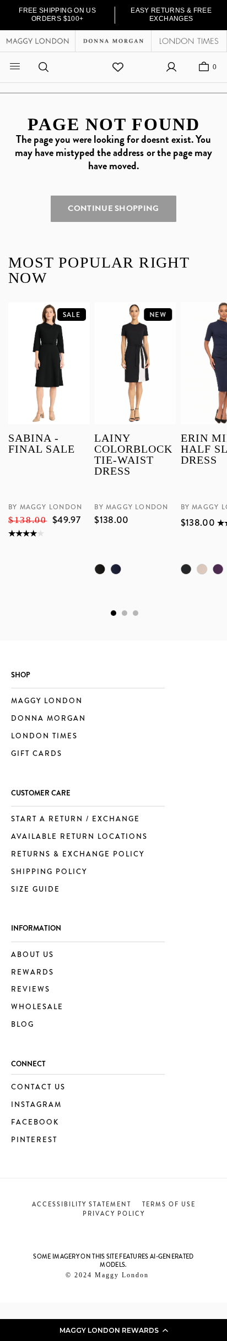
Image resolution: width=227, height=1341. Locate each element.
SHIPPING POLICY (49, 872)
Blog (22, 1025)
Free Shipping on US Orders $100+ (57, 15)
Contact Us (38, 1087)
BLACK (99, 569)
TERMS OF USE (169, 1204)
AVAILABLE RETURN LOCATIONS (79, 837)
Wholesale (37, 1007)
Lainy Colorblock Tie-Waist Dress (133, 455)
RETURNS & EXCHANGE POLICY (77, 854)
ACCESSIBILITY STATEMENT (81, 1204)
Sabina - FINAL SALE (41, 444)
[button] (113, 1330)
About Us (32, 955)
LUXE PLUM (217, 569)
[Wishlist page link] (117, 67)
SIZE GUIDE (35, 889)
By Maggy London (45, 508)
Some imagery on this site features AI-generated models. (113, 1260)
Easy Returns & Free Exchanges (171, 15)
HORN (201, 569)
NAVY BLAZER (115, 569)
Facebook (35, 1122)
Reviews (30, 989)
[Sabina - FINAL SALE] (49, 363)
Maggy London (47, 701)
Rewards (32, 972)
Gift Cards (36, 754)
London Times (44, 736)
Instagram (36, 1105)
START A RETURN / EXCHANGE (75, 819)
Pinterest (34, 1140)
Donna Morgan (48, 719)
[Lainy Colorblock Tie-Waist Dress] (135, 363)
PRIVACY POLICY (114, 1213)
